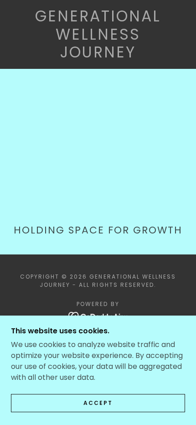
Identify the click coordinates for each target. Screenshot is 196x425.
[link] (98, 34)
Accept (98, 403)
